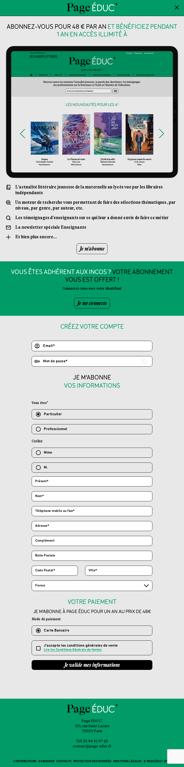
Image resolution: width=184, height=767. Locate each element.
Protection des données (92, 761)
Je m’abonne (92, 249)
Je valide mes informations (92, 665)
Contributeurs (24, 761)
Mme (48, 453)
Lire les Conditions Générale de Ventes (73, 650)
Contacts (63, 761)
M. (46, 467)
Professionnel (55, 429)
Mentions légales (127, 761)
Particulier (53, 414)
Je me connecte (92, 303)
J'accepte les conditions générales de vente (81, 648)
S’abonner (46, 761)
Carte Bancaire (56, 630)
